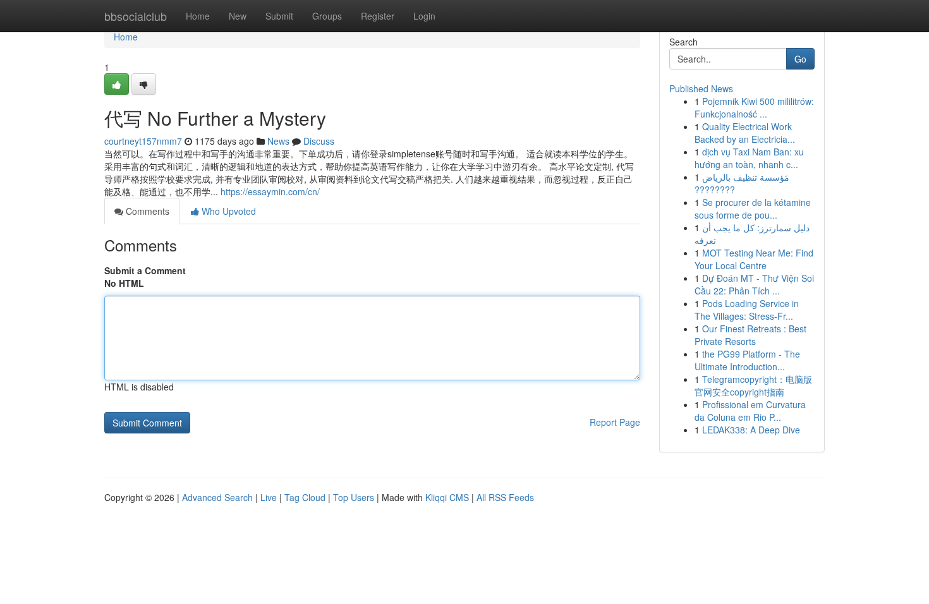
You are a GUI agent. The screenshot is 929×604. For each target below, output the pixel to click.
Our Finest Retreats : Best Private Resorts (750, 334)
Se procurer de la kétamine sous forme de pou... (753, 208)
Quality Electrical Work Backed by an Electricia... (745, 132)
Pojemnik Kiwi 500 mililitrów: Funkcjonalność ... (754, 107)
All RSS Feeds (505, 497)
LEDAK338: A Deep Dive (751, 429)
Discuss (318, 141)
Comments (146, 211)
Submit (279, 15)
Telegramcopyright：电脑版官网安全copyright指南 (753, 385)
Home (198, 15)
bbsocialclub (135, 16)
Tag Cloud (304, 497)
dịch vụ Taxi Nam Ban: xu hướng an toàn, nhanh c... (749, 158)
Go (800, 58)
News (278, 141)
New (237, 15)
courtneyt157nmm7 (143, 141)
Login (424, 15)
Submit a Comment (145, 270)
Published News (701, 88)
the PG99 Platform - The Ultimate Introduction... (747, 360)
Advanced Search (217, 497)
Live (268, 497)
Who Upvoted (227, 211)
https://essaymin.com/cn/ (270, 191)
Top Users (353, 497)
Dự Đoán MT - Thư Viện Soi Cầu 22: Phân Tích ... (754, 284)
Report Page (615, 422)
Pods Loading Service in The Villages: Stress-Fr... (747, 309)
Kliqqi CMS (447, 497)
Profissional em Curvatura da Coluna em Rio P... (750, 410)
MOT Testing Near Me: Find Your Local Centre (754, 259)
